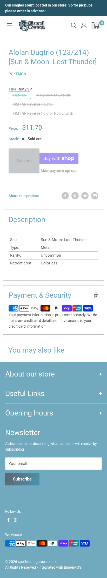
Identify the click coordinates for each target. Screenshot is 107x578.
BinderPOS (72, 567)
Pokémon (17, 74)
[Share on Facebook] (65, 195)
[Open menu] (9, 25)
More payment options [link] (59, 170)
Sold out (24, 160)
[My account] (83, 25)
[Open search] (74, 25)
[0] (96, 25)
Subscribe (22, 479)
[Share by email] (94, 195)
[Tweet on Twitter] (85, 195)
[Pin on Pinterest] (75, 195)
